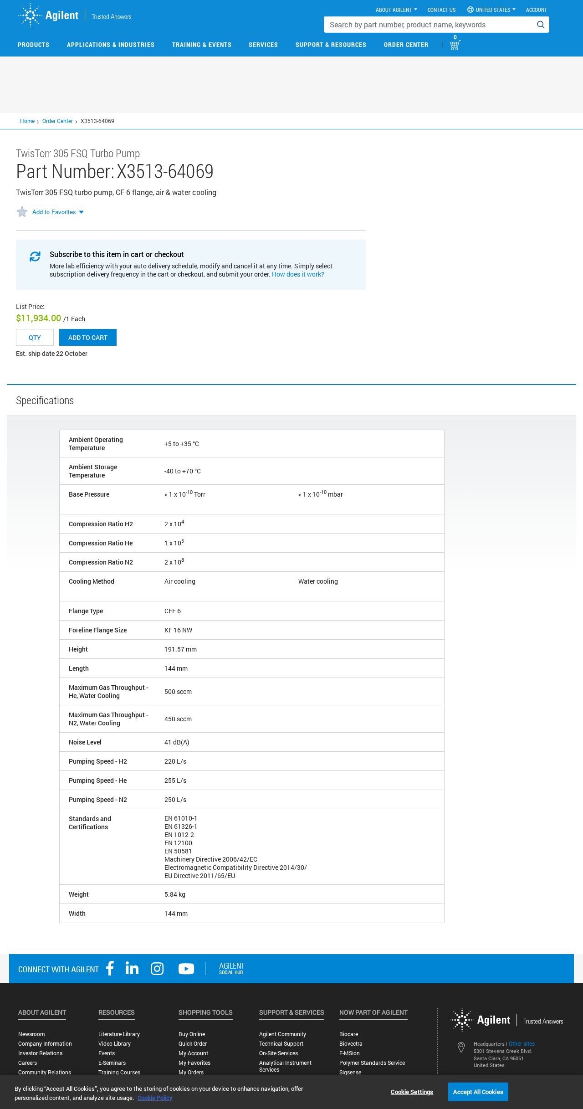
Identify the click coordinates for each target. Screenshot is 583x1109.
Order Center (406, 44)
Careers (27, 1062)
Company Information (45, 1043)
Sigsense (350, 1072)
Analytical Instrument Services (285, 1066)
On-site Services (278, 1053)
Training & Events (202, 44)
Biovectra (351, 1043)
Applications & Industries (111, 44)
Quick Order (193, 1043)
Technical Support (281, 1043)
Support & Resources (331, 44)
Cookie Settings (412, 1091)
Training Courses (119, 1072)
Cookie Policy (155, 1098)
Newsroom (31, 1034)
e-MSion (349, 1053)
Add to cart (87, 337)
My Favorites (194, 1062)
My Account (193, 1053)
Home (27, 120)
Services (263, 44)
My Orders (191, 1072)
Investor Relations (40, 1053)
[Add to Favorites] (22, 212)
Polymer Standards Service (372, 1062)
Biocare (348, 1034)
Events (106, 1053)
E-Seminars (112, 1062)
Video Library (114, 1043)
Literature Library (119, 1034)
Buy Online (192, 1034)
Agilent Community (282, 1034)
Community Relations (44, 1072)
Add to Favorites (54, 211)
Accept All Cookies (478, 1091)
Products (34, 44)
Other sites (522, 1043)
